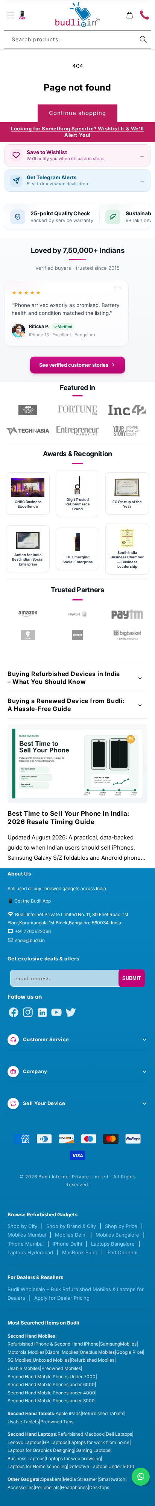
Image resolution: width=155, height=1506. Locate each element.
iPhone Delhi (67, 1244)
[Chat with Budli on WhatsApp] (141, 1477)
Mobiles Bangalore (117, 1235)
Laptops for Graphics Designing (41, 1450)
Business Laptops (26, 1458)
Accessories (20, 1487)
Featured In (77, 388)
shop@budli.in (30, 940)
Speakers (51, 1479)
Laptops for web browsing (73, 1458)
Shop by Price (121, 1226)
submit (131, 978)
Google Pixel (129, 1352)
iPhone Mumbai (26, 1244)
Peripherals (47, 1487)
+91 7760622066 (33, 931)
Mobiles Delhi (71, 1235)
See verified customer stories (73, 365)
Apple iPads (68, 1413)
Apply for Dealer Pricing (62, 1298)
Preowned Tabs (56, 1421)
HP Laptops (55, 1442)
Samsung (110, 1344)
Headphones (74, 1487)
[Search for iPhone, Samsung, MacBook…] (143, 39)
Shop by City (22, 1226)
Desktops (99, 1487)
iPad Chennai (121, 1252)
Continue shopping (77, 112)
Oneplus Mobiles (97, 1352)
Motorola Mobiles (26, 1352)
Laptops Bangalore (113, 1244)
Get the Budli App (32, 901)
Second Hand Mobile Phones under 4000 (51, 1393)
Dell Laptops (119, 1434)
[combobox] (77, 39)
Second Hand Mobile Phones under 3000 (51, 1400)
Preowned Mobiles (61, 1368)
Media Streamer (80, 1479)
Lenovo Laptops (24, 1442)
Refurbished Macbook (81, 1434)
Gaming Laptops (93, 1450)
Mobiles (128, 1344)
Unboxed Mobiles (51, 1360)
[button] (10, 15)
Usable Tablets (23, 1421)
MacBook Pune (79, 1252)
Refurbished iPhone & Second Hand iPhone (53, 1344)
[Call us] (144, 15)
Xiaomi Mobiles (62, 1352)
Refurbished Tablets (103, 1413)
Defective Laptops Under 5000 (101, 1466)
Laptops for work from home (99, 1442)
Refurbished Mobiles (92, 1360)
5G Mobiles (19, 1360)
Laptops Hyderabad (30, 1252)
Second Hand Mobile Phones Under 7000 (52, 1376)
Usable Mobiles (24, 1368)
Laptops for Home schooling (37, 1466)
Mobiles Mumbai (27, 1235)
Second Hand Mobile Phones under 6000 (51, 1384)
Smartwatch (112, 1479)
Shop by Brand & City (71, 1226)
